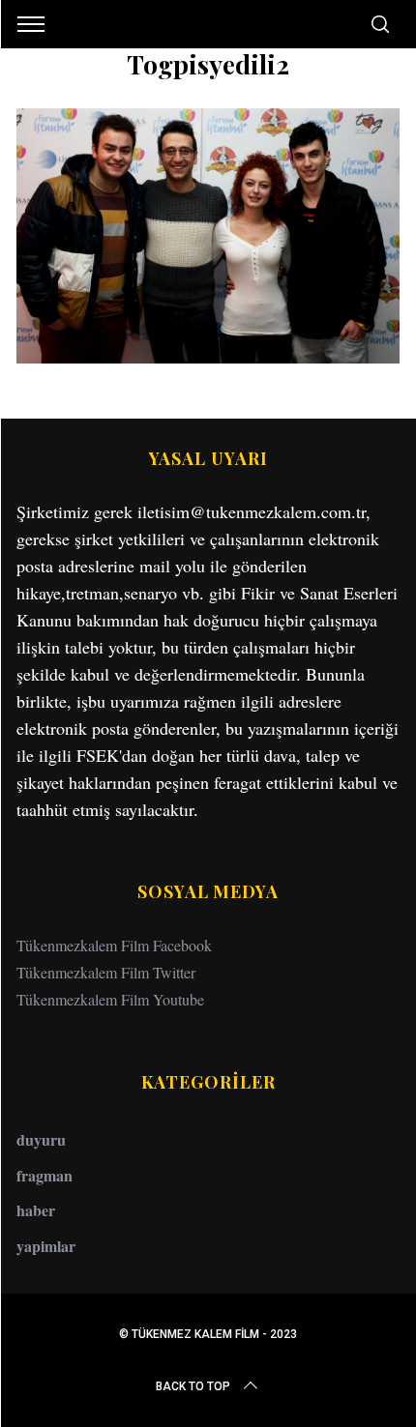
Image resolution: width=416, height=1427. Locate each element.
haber (35, 1210)
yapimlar (45, 1246)
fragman (44, 1175)
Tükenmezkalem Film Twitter (105, 972)
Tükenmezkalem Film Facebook (114, 945)
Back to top (193, 1386)
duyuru (41, 1139)
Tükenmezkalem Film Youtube (110, 999)
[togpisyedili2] (208, 356)
